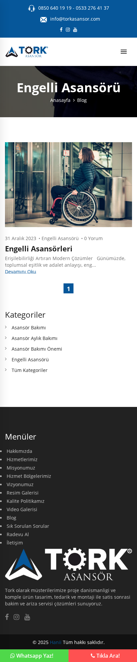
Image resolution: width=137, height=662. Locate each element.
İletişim (15, 542)
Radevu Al (18, 534)
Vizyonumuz (20, 484)
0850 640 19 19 (55, 8)
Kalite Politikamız (26, 501)
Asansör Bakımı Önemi (37, 349)
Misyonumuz (21, 468)
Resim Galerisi (23, 493)
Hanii (56, 642)
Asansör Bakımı (29, 327)
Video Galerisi (22, 509)
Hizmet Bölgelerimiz (29, 476)
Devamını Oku (20, 271)
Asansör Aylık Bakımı (35, 338)
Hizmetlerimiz (22, 459)
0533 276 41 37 (92, 8)
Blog (82, 100)
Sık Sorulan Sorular (28, 526)
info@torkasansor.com (75, 19)
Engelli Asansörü (60, 238)
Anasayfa (60, 100)
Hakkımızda (19, 451)
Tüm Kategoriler (30, 370)
